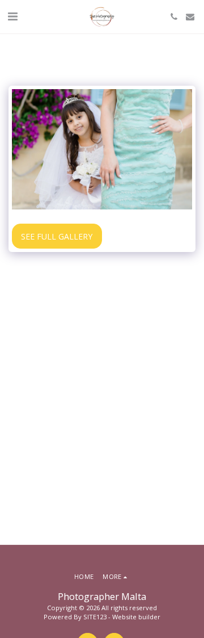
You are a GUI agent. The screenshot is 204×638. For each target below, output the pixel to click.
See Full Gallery (56, 236)
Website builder (136, 616)
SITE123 (95, 616)
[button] (12, 16)
